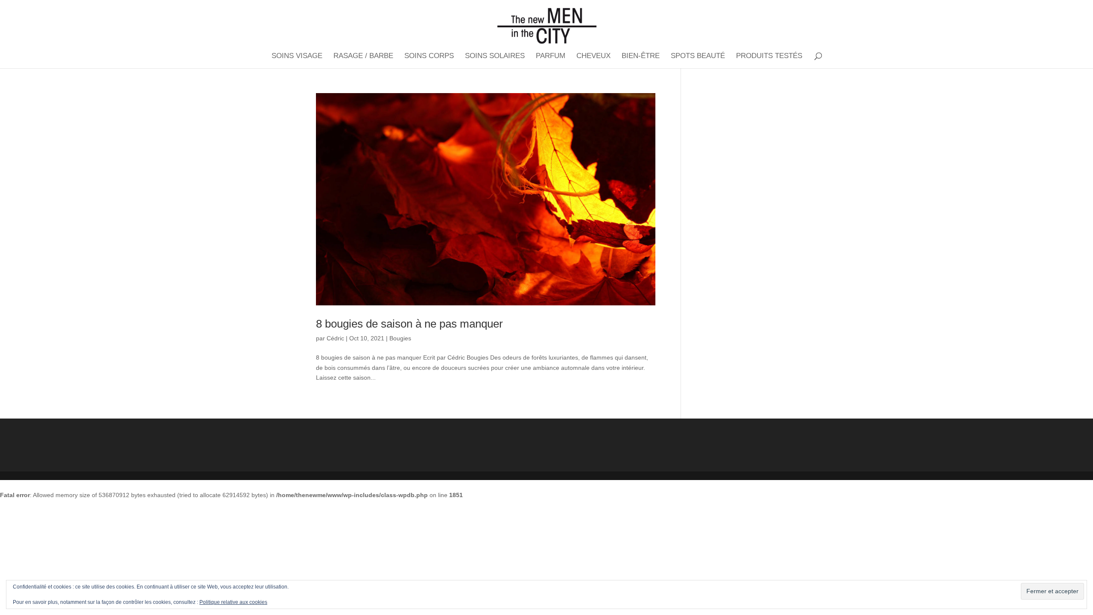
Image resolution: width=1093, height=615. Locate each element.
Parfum (550, 56)
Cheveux (593, 56)
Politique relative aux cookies (233, 602)
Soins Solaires (495, 56)
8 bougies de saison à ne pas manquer (409, 323)
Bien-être (641, 56)
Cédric (335, 338)
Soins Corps (429, 56)
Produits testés (769, 56)
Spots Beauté (698, 56)
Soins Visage (297, 56)
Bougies (400, 338)
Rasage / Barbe (363, 56)
